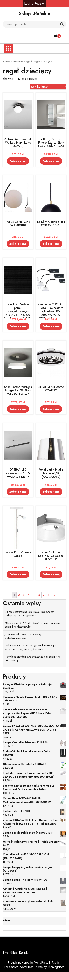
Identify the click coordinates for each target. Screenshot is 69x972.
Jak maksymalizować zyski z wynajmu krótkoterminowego (24, 636)
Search (62, 24)
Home (6, 62)
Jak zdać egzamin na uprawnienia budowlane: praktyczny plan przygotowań (29, 613)
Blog (5, 952)
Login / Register (34, 3)
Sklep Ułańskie (34, 13)
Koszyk (23, 952)
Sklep (13, 952)
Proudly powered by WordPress (28, 962)
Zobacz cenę (17, 161)
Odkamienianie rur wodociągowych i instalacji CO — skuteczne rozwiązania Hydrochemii (33, 647)
